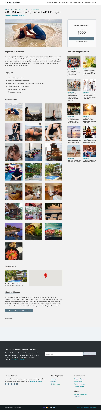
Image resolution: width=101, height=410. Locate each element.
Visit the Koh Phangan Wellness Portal (19, 311)
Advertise (53, 379)
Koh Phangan (77, 51)
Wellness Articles (90, 2)
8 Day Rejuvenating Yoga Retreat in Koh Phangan (74, 141)
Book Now (81, 39)
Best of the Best (63, 2)
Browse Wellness (13, 2)
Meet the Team (55, 384)
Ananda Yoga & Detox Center (13, 283)
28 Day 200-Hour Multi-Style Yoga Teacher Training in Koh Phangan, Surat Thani (89, 96)
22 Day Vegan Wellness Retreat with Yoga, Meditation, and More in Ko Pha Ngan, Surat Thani (73, 97)
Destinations (78, 381)
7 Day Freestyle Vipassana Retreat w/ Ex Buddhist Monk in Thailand (73, 74)
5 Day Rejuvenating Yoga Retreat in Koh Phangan (89, 141)
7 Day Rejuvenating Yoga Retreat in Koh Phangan (89, 160)
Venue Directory (79, 384)
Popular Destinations (76, 2)
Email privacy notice (17, 359)
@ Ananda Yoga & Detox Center (15, 15)
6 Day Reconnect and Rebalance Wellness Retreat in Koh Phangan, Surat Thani (89, 120)
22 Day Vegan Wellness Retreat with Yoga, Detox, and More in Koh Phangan (89, 73)
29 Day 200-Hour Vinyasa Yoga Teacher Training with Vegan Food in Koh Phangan (73, 120)
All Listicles (77, 397)
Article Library (79, 386)
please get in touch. (35, 381)
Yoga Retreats (36, 9)
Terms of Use (92, 407)
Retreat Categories (80, 394)
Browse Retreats (52, 2)
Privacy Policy (80, 407)
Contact (53, 381)
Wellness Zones (79, 379)
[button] (45, 275)
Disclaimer (86, 407)
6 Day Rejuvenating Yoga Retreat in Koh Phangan (74, 160)
